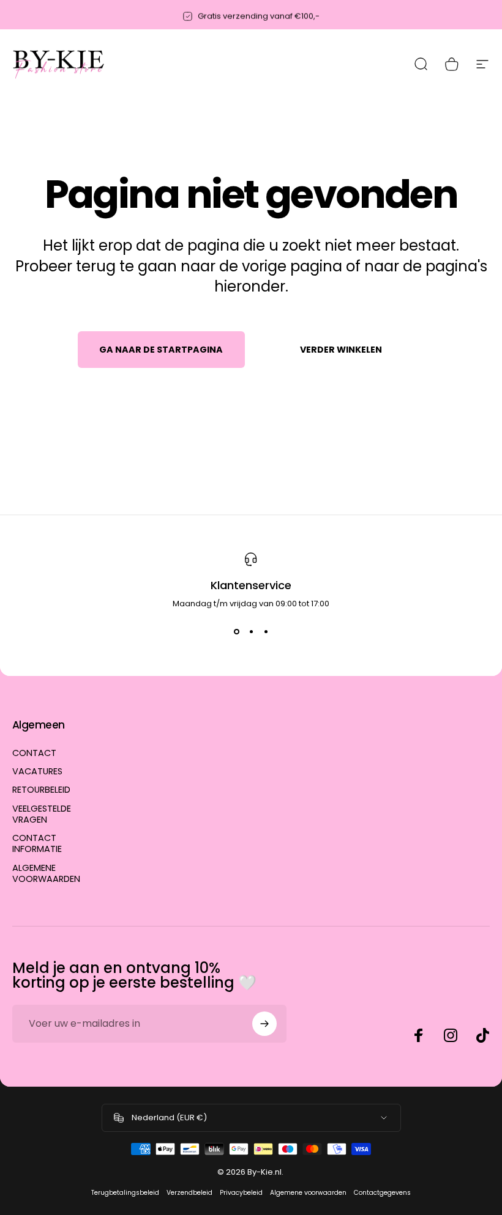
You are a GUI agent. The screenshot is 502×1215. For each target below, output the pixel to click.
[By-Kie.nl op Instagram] (450, 1035)
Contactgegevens (382, 1192)
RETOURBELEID (41, 789)
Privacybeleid (241, 1192)
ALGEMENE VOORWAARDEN (46, 873)
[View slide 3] (265, 632)
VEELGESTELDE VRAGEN (41, 814)
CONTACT (34, 752)
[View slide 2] (251, 632)
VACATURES (37, 771)
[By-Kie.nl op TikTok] (482, 1035)
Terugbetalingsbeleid (125, 1192)
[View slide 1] (236, 632)
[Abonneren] (264, 1023)
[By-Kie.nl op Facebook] (418, 1035)
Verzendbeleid (189, 1192)
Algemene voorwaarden (308, 1192)
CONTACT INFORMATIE (37, 843)
